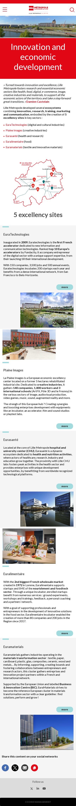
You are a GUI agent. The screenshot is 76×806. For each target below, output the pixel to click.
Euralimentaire (14, 141)
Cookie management (38, 802)
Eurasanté (12, 136)
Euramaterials (14, 147)
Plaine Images (14, 130)
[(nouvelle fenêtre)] (31, 788)
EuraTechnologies (17, 124)
